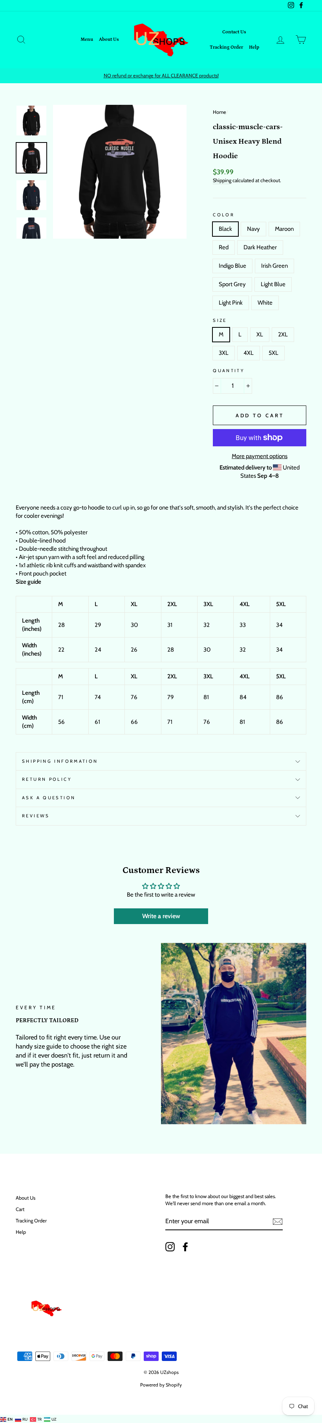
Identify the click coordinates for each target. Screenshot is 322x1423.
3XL (224, 352)
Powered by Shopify (161, 1385)
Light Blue (273, 284)
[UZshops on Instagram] (170, 1246)
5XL (273, 352)
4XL (248, 352)
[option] (161, 75)
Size (220, 320)
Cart (20, 1209)
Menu (86, 39)
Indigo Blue (232, 265)
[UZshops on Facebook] (185, 1246)
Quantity (228, 370)
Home (219, 112)
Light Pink (231, 302)
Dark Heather (260, 247)
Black (225, 228)
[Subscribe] (278, 1221)
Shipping (222, 180)
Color (223, 214)
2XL (283, 334)
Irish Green (274, 265)
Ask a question (48, 797)
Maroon (284, 228)
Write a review (161, 916)
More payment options (259, 456)
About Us (109, 39)
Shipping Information (60, 761)
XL (259, 334)
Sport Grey (232, 284)
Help (254, 47)
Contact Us (234, 32)
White (265, 302)
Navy (253, 228)
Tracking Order (226, 47)
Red (224, 247)
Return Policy (46, 779)
